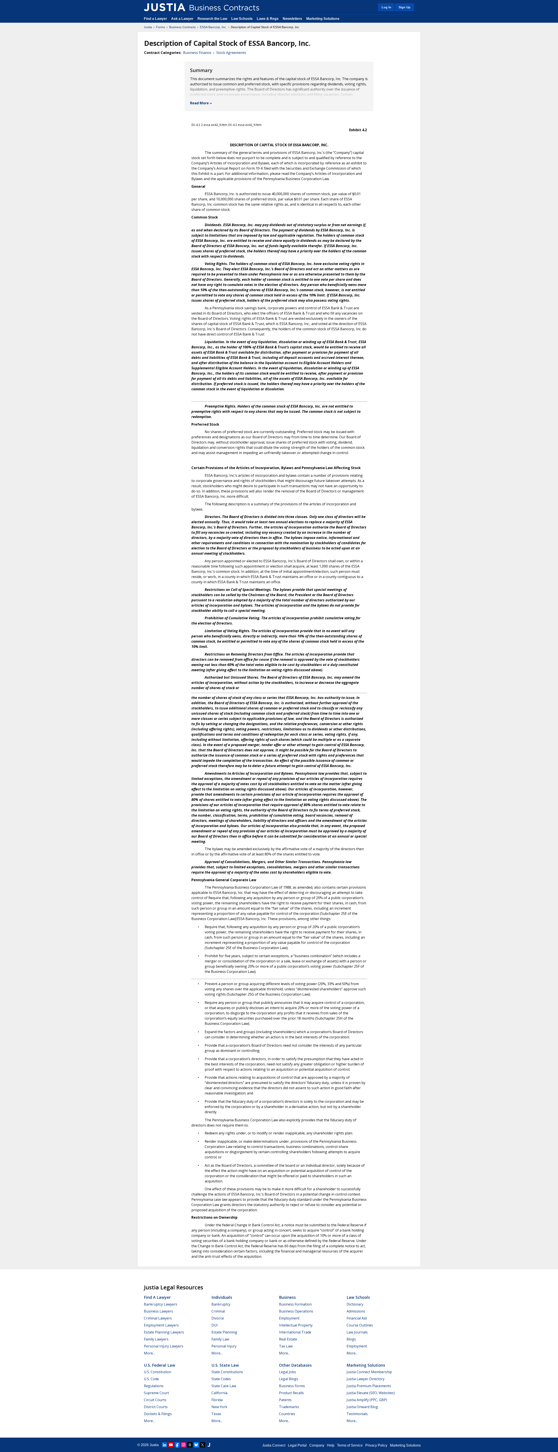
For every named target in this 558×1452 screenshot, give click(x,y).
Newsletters (292, 19)
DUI (214, 1325)
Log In (386, 7)
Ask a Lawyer (182, 19)
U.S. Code (151, 1378)
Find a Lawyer (155, 19)
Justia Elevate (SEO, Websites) (371, 1392)
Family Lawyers (156, 1339)
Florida (217, 1399)
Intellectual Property (296, 1325)
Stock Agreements (231, 52)
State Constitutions (227, 1371)
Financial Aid (357, 1318)
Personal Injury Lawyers (163, 1346)
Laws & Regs (268, 19)
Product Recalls (291, 1392)
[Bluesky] (196, 1444)
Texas (216, 1413)
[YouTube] (171, 1444)
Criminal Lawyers (158, 1318)
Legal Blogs (288, 1378)
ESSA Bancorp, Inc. (213, 27)
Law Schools (242, 19)
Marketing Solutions (322, 19)
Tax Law (286, 1346)
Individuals (221, 1297)
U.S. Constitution (157, 1371)
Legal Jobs (287, 1371)
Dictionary (355, 1304)
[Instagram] (183, 1444)
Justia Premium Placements (369, 1385)
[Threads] (189, 1444)
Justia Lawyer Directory (365, 1378)
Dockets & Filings (158, 1413)
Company (316, 1445)
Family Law (220, 1339)
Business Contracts (182, 27)
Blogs (351, 1339)
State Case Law (223, 1385)
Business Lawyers (158, 1311)
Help (330, 1445)
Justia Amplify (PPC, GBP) (367, 1399)
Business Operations (296, 1311)
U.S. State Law (225, 1365)
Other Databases (295, 1365)
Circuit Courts (155, 1399)
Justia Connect (273, 1445)
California (219, 1392)
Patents (285, 1399)
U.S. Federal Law (159, 1365)
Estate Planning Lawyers (164, 1332)
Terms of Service (350, 1445)
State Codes (221, 1378)
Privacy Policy (376, 1445)
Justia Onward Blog (362, 1406)
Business (287, 1297)
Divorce (217, 1318)
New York (219, 1406)
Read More (199, 103)
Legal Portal (297, 1445)
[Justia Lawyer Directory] (208, 1444)
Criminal (218, 1311)
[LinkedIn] (164, 1444)
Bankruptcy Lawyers (160, 1304)
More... (149, 1353)
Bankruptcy (220, 1304)
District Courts (156, 1406)
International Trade (295, 1332)
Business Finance (197, 52)
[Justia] (164, 7)
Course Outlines (360, 1325)
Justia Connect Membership (369, 1371)
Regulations (153, 1385)
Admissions (356, 1311)
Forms (160, 27)
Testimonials (357, 1413)
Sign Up (404, 7)
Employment (289, 1318)
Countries (287, 1413)
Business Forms (292, 1385)
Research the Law (212, 19)
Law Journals (357, 1332)
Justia (148, 27)
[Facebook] (177, 1444)
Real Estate (288, 1339)
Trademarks (289, 1406)
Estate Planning (224, 1332)
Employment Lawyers (161, 1325)
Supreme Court (156, 1392)
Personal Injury (223, 1346)
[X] (202, 1444)
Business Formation (295, 1304)
